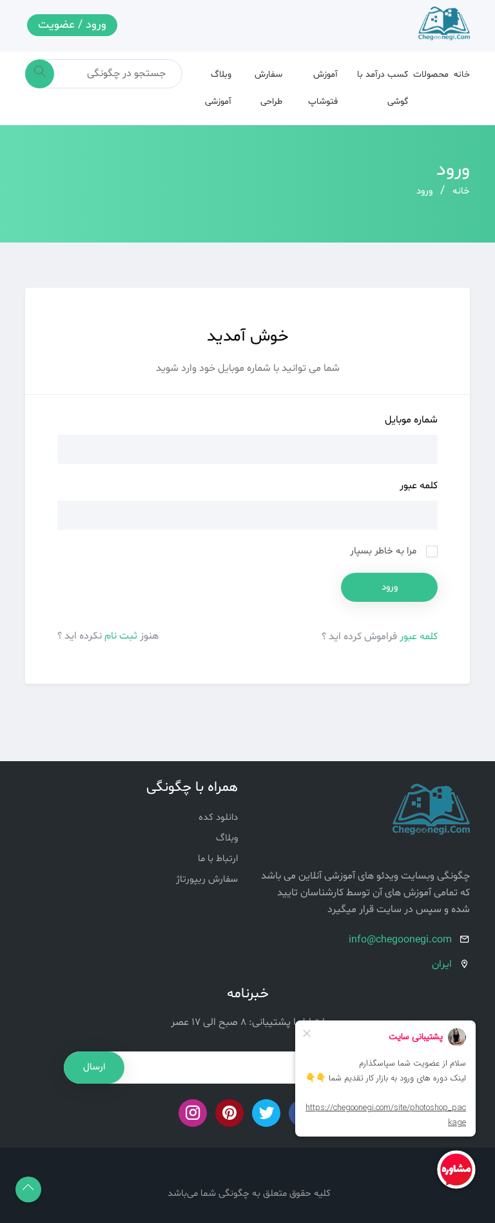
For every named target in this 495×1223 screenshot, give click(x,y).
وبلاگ (227, 838)
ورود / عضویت (72, 25)
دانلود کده (218, 817)
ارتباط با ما (218, 859)
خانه (462, 74)
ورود (424, 191)
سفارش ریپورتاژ (207, 879)
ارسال (94, 1067)
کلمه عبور (419, 486)
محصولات (431, 74)
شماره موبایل (411, 420)
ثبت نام (119, 636)
